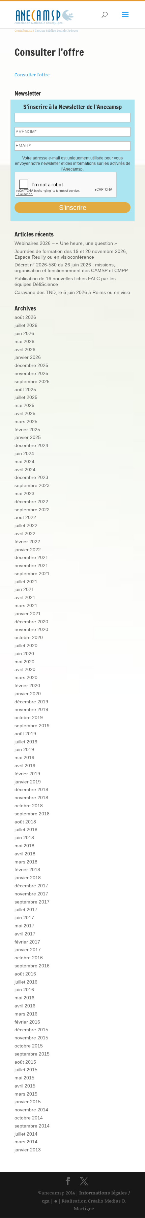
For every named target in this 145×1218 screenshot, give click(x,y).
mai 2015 (24, 1077)
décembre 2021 (31, 557)
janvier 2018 (27, 877)
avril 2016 (24, 1005)
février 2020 (27, 685)
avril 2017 (24, 933)
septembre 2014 (32, 1126)
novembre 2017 (31, 893)
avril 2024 (24, 469)
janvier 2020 (27, 693)
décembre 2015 (31, 1029)
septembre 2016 (32, 965)
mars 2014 (25, 1141)
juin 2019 (24, 749)
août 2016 (25, 973)
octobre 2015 (28, 1045)
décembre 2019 (31, 701)
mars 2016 (25, 1014)
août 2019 (25, 733)
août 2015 (25, 1062)
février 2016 (27, 1022)
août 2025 (25, 389)
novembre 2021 (31, 565)
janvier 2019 (27, 781)
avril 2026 (24, 349)
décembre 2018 (31, 789)
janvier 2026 (27, 357)
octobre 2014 (28, 1117)
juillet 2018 (25, 829)
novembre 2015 (31, 1037)
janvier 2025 (27, 437)
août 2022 (25, 517)
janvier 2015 (27, 1101)
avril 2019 (24, 765)
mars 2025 (25, 421)
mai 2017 (24, 925)
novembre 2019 (31, 709)
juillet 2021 (25, 581)
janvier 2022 (27, 549)
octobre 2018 (28, 805)
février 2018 (27, 869)
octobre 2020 (28, 637)
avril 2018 (24, 853)
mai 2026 (24, 341)
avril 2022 (24, 533)
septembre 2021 (32, 573)
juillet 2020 (25, 645)
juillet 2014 (25, 1134)
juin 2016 (24, 989)
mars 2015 (25, 1094)
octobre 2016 (28, 957)
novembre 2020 (31, 629)
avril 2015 (24, 1085)
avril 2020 (24, 669)
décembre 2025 (31, 365)
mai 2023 (24, 493)
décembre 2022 (31, 501)
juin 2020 (24, 653)
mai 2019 (24, 757)
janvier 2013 (27, 1149)
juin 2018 (24, 837)
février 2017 (27, 942)
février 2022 (27, 541)
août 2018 (25, 821)
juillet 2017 (25, 909)
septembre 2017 (32, 902)
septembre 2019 (32, 725)
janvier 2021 (27, 613)
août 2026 (25, 317)
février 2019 (27, 773)
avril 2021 (24, 597)
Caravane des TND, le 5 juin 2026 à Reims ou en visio (72, 292)
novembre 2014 (31, 1109)
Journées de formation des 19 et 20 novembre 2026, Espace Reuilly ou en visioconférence (70, 254)
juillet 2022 (25, 525)
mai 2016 (24, 997)
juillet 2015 (25, 1069)
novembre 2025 (31, 373)
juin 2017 (24, 917)
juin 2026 (24, 333)
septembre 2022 (32, 509)
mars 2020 (25, 677)
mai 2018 (24, 845)
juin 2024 (24, 453)
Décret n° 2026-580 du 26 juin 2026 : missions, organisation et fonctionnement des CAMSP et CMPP (71, 267)
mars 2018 (25, 861)
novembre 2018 (31, 797)
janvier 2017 (27, 949)
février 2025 (27, 429)
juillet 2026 (25, 325)
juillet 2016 (25, 982)
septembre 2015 (32, 1054)
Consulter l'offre (32, 74)
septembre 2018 (32, 813)
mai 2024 (24, 461)
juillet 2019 (25, 741)
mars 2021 (25, 605)
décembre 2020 (31, 621)
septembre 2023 (32, 485)
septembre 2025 (32, 381)
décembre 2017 (31, 885)
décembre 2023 (31, 477)
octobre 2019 (28, 717)
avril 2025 (24, 413)
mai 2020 (24, 661)
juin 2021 (24, 589)
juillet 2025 (25, 397)
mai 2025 (24, 405)
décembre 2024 (31, 445)
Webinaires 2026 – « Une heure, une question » (65, 243)
